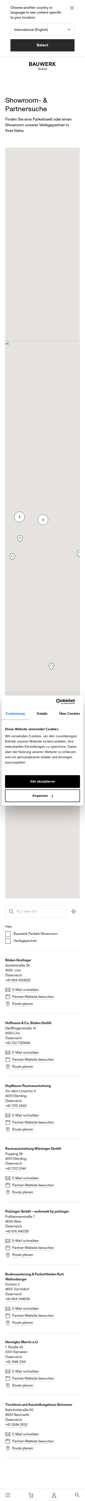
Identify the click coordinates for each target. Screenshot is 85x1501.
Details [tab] (42, 713)
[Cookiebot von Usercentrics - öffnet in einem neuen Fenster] (61, 701)
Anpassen (40, 795)
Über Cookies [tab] (69, 713)
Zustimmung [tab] (15, 713)
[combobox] (42, 29)
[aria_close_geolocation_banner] (72, 8)
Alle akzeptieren (42, 781)
